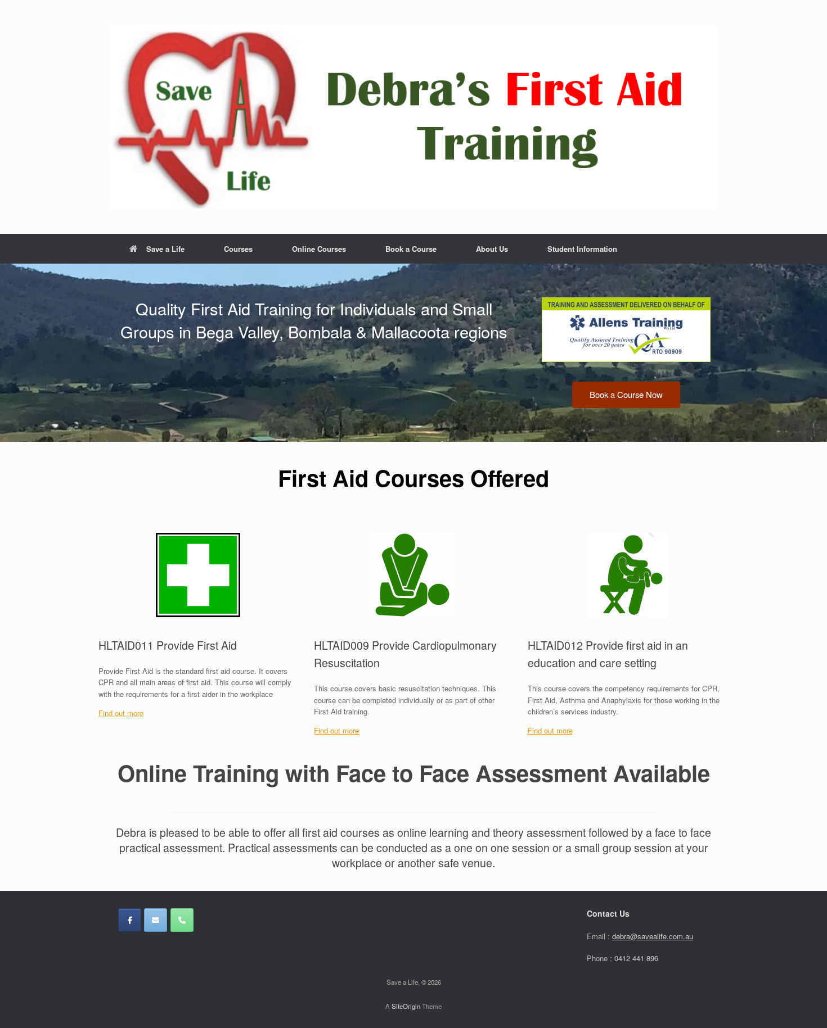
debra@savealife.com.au (652, 936)
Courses (238, 248)
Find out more (120, 713)
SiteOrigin (406, 1006)
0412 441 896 (636, 958)
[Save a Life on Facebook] (129, 920)
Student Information (582, 248)
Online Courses (319, 248)
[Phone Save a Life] (182, 920)
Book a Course (411, 248)
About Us (492, 248)
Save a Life (165, 248)
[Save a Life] (413, 117)
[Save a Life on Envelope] (155, 920)
